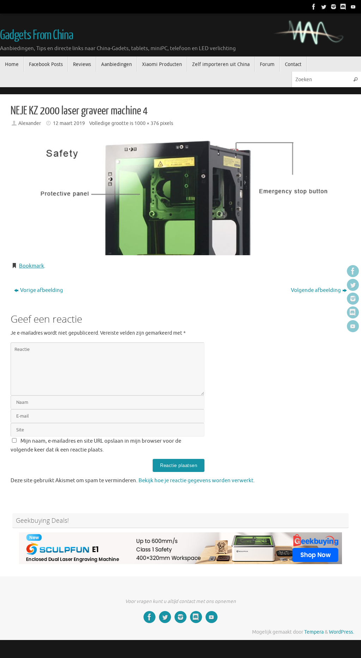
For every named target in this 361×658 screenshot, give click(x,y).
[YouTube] (352, 7)
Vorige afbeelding (41, 290)
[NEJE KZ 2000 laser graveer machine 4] (180, 195)
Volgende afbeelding (316, 290)
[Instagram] (333, 7)
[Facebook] (313, 7)
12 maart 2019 (69, 123)
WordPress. (341, 632)
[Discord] (343, 7)
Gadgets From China (36, 35)
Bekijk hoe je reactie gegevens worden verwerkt (196, 480)
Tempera (314, 632)
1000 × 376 (146, 123)
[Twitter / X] (323, 7)
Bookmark (31, 266)
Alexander (29, 123)
